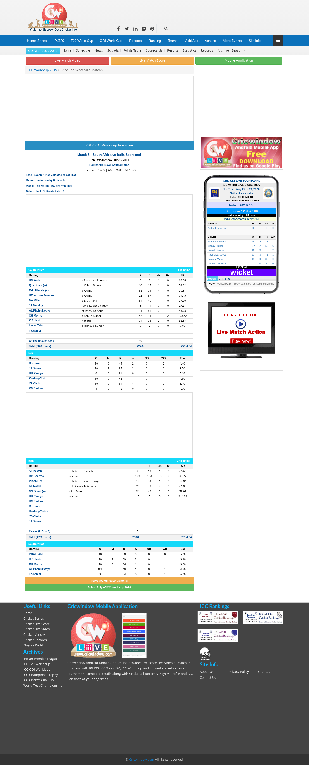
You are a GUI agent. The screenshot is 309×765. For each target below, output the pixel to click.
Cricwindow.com (141, 760)
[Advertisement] (201, 10)
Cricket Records (35, 640)
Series (42, 41)
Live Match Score (152, 60)
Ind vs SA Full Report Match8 (109, 580)
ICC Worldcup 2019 (43, 70)
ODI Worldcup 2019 (42, 50)
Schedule (83, 50)
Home (31, 41)
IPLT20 (59, 41)
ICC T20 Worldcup (36, 664)
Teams (173, 41)
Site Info (255, 41)
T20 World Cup (82, 41)
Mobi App (191, 41)
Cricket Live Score (36, 624)
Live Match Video (67, 60)
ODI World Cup (111, 41)
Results (173, 50)
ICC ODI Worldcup (36, 669)
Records (135, 41)
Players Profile (34, 645)
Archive (224, 50)
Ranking (155, 41)
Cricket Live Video (36, 629)
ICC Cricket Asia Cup (38, 680)
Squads (113, 50)
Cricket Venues (34, 635)
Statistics (190, 50)
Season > (238, 50)
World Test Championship (43, 685)
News (99, 50)
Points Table (132, 50)
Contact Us (208, 678)
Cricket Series (33, 618)
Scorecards (155, 50)
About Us (207, 672)
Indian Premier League (40, 659)
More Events (232, 41)
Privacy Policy (239, 672)
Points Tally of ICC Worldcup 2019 (109, 587)
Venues (210, 41)
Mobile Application (239, 60)
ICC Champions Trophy (40, 675)
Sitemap (264, 672)
